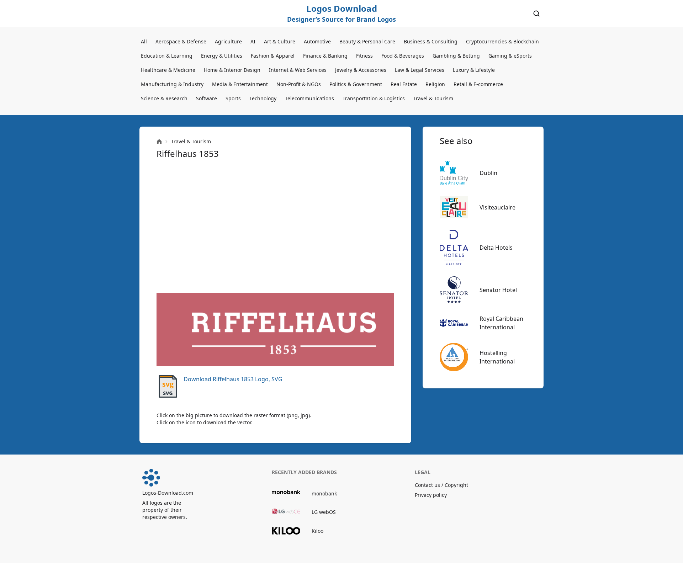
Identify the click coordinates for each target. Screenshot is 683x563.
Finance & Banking (325, 55)
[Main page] (159, 141)
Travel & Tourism (433, 98)
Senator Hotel (498, 290)
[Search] (536, 13)
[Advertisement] (275, 226)
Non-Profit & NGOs (298, 84)
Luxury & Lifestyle (474, 70)
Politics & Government (355, 84)
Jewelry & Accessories (360, 70)
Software (206, 98)
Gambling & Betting (456, 55)
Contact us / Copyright (441, 485)
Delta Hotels (496, 247)
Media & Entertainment (240, 84)
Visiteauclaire (497, 207)
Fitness (364, 55)
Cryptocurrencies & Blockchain (502, 41)
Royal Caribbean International (501, 323)
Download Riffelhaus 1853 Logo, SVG (233, 379)
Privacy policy (431, 495)
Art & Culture (279, 41)
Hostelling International (497, 357)
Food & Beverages (402, 55)
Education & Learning (166, 55)
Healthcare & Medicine (168, 70)
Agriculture (228, 41)
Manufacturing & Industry (172, 84)
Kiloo (317, 530)
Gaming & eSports (510, 55)
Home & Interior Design (232, 70)
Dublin (488, 173)
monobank (324, 493)
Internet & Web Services (298, 70)
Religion (435, 84)
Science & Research (164, 98)
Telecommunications (309, 98)
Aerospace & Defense (180, 41)
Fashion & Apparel (273, 55)
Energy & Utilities (221, 55)
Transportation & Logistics (374, 98)
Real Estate (404, 84)
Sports (233, 98)
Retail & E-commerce (478, 84)
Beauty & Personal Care (367, 41)
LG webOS (324, 512)
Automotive (317, 41)
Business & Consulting (430, 41)
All (144, 41)
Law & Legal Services (419, 70)
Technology (262, 98)
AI (252, 41)
